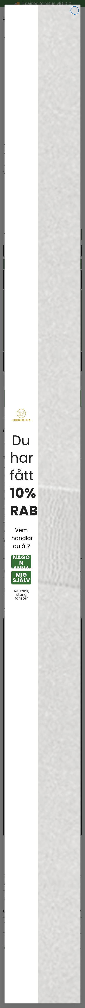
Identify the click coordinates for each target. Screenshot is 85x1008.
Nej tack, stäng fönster (21, 594)
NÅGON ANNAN (21, 561)
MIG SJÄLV (21, 577)
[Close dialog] (75, 10)
